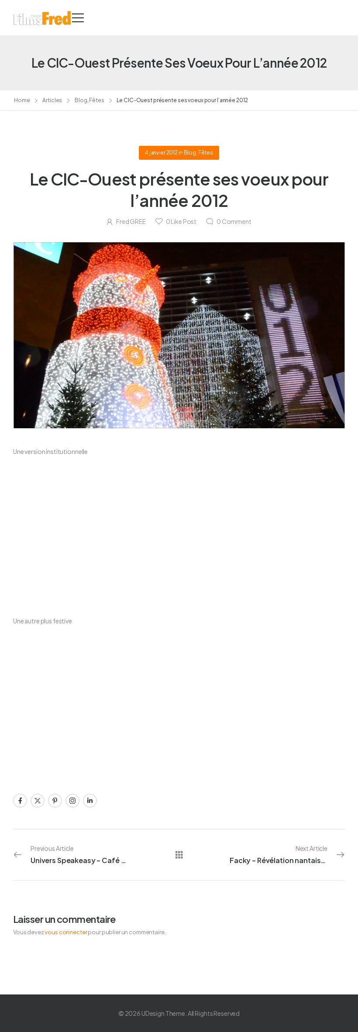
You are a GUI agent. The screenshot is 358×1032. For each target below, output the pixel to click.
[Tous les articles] (179, 854)
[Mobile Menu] (78, 18)
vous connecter (66, 932)
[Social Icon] (20, 801)
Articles (52, 100)
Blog (81, 100)
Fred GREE (131, 221)
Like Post (181, 221)
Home (22, 100)
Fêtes (96, 100)
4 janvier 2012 (161, 152)
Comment (234, 221)
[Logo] (42, 18)
